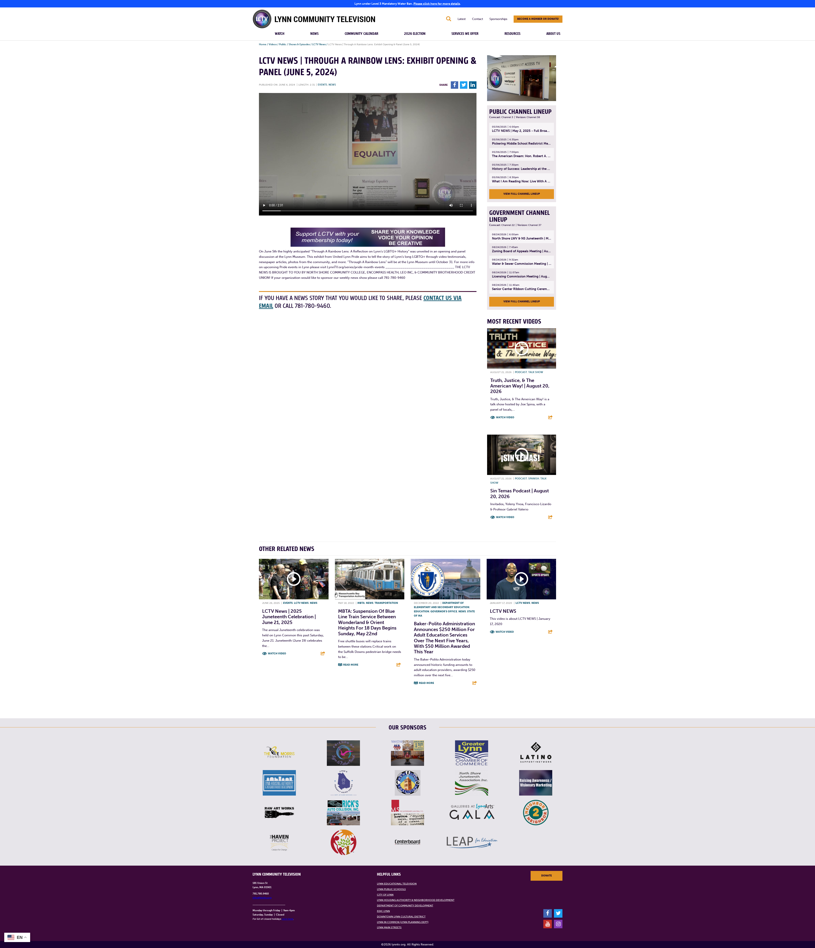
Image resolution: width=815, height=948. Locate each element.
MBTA (361, 602)
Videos (273, 44)
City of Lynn (385, 894)
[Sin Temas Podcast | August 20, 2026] (521, 455)
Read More (350, 664)
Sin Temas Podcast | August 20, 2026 (519, 493)
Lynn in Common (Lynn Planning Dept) (403, 922)
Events (322, 84)
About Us (553, 33)
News (314, 33)
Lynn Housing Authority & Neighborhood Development (415, 900)
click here (287, 918)
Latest (462, 19)
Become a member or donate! (538, 18)
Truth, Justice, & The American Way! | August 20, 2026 (519, 386)
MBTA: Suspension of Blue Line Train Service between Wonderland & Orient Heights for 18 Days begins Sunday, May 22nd (367, 622)
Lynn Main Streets (389, 927)
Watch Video (505, 417)
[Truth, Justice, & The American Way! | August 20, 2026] (521, 348)
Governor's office (443, 611)
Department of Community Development (405, 905)
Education (421, 611)
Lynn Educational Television (397, 883)
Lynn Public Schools (391, 889)
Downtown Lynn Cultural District (401, 916)
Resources (512, 33)
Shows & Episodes (299, 44)
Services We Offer (464, 33)
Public (282, 44)
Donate (546, 875)
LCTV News (319, 44)
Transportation (386, 602)
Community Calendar (361, 33)
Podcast (521, 372)
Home (262, 44)
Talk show (535, 372)
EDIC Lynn (383, 911)
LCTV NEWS (503, 611)
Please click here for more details (436, 4)
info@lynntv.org (262, 897)
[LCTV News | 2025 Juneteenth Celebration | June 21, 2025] (294, 579)
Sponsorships (498, 19)
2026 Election (415, 33)
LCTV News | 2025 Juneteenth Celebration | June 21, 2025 (289, 616)
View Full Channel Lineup (521, 193)
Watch (279, 33)
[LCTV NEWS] (521, 579)
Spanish (533, 478)
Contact (477, 19)
